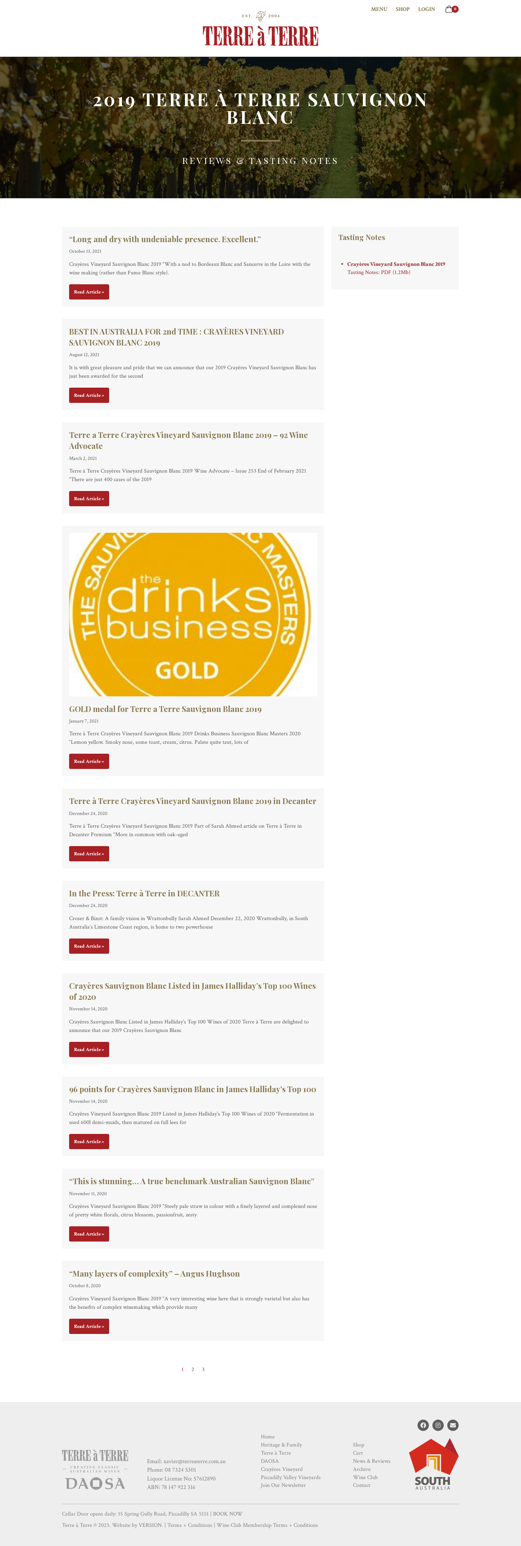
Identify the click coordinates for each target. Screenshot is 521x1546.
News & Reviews (372, 1461)
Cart (358, 1453)
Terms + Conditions (189, 1525)
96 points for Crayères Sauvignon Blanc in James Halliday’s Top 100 (192, 1089)
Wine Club (365, 1477)
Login (426, 9)
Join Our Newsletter (283, 1485)
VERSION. (151, 1525)
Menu (379, 9)
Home (268, 1437)
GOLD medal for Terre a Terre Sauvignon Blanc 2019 (165, 708)
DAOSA (270, 1461)
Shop (403, 9)
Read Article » (89, 292)
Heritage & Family (281, 1445)
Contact (361, 1485)
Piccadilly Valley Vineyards (291, 1477)
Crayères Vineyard (282, 1469)
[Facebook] (423, 1425)
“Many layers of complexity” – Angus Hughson (154, 1273)
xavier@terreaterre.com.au (194, 1461)
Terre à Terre (276, 1453)
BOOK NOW (228, 1514)
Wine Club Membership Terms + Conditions (267, 1525)
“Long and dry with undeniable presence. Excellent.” (165, 239)
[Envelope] (453, 1425)
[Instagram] (438, 1425)
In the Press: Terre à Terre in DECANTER (144, 893)
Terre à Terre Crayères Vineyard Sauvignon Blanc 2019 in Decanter (192, 800)
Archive (362, 1469)
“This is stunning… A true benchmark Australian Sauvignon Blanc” (192, 1181)
